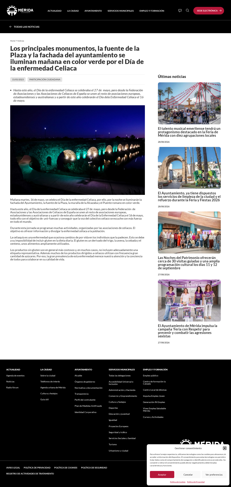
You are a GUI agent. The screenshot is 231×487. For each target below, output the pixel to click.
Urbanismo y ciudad (118, 450)
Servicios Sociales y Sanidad (122, 438)
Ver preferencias (214, 474)
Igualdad (113, 420)
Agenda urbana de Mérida (53, 387)
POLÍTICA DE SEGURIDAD (94, 467)
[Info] (180, 10)
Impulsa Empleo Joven (154, 396)
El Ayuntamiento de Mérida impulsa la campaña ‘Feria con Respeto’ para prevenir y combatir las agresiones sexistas (187, 331)
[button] (224, 448)
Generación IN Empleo (154, 402)
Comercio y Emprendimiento (123, 396)
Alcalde (78, 375)
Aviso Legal (13, 467)
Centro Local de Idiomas (155, 389)
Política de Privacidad (196, 482)
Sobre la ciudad (47, 375)
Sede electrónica (207, 10)
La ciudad (73, 10)
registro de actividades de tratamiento (30, 473)
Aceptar (162, 474)
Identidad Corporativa (85, 412)
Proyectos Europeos (118, 426)
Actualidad (54, 10)
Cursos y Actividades (153, 417)
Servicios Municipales (121, 10)
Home (12, 41)
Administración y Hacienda (122, 390)
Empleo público (150, 375)
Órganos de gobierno (85, 381)
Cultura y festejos (49, 393)
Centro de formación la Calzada (154, 382)
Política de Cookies (177, 482)
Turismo (113, 444)
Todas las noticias (26, 26)
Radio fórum (12, 387)
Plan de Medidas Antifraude (88, 405)
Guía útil (44, 399)
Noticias (20, 41)
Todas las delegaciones (120, 375)
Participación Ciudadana (44, 79)
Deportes (113, 408)
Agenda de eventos (15, 375)
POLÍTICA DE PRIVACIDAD (37, 467)
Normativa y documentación (88, 387)
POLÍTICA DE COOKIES (65, 467)
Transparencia (81, 393)
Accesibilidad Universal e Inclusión (121, 382)
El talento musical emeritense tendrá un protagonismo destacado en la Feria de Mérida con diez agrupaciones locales (189, 132)
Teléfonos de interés (50, 381)
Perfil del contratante (85, 399)
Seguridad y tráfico (118, 432)
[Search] (187, 10)
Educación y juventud (119, 414)
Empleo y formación (152, 10)
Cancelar (188, 474)
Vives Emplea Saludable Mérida (154, 409)
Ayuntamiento (93, 10)
